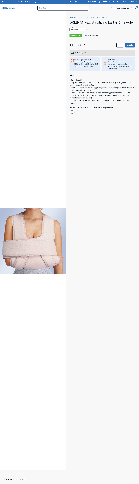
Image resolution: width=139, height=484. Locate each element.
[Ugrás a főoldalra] (8, 8)
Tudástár (5, 2)
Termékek (116, 8)
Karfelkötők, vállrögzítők (98, 17)
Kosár (135, 8)
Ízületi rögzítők (83, 17)
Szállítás (28, 2)
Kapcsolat (37, 2)
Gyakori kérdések (16, 2)
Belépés (126, 8)
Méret (71, 27)
